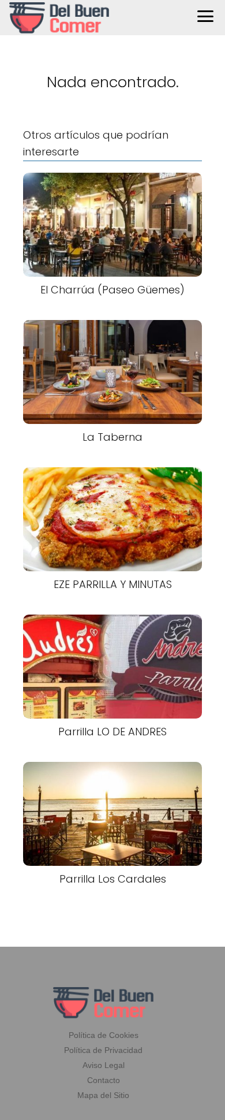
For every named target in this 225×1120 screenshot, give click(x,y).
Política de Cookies (103, 1035)
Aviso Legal (103, 1065)
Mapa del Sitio (103, 1095)
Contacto (103, 1080)
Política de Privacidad (103, 1050)
